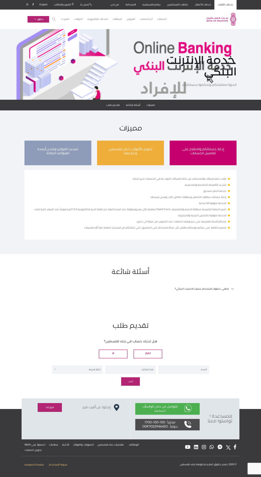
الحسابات (162, 19)
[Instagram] (204, 447)
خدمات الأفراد (225, 5)
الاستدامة (131, 5)
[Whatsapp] (27, 4)
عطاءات (53, 445)
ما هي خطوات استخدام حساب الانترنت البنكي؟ (202, 289)
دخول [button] (40, 19)
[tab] (130, 289)
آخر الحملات (146, 19)
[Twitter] (227, 447)
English (43, 5)
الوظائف (134, 445)
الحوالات (78, 19)
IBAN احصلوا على (34, 445)
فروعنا (50, 407)
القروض (130, 19)
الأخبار (65, 445)
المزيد (65, 19)
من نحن (115, 5)
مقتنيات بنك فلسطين (110, 445)
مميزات (150, 105)
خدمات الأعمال (203, 5)
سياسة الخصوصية (34, 465)
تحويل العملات (33, 450)
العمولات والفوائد (83, 445)
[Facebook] (33, 4)
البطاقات (117, 19)
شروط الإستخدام (58, 465)
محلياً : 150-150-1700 (160, 422)
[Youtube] (187, 447)
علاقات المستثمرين (177, 5)
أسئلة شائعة (133, 105)
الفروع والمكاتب (63, 5)
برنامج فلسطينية (151, 5)
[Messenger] (220, 447)
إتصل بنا (84, 5)
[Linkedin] (196, 447)
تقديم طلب (113, 105)
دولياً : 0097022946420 (160, 426)
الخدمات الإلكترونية (97, 19)
